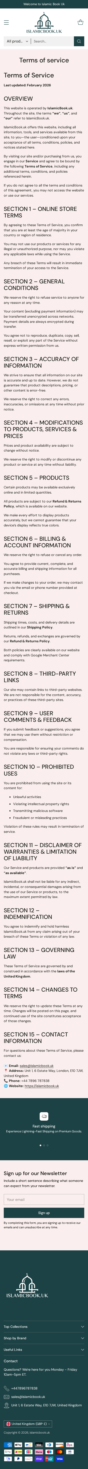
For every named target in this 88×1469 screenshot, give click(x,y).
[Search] (79, 41)
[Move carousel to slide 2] (44, 1145)
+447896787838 (24, 1388)
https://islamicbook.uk (42, 1086)
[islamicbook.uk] (44, 22)
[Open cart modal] (80, 22)
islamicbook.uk (40, 1433)
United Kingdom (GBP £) (29, 1424)
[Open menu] (6, 22)
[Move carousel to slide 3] (47, 1145)
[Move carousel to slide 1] (40, 1145)
